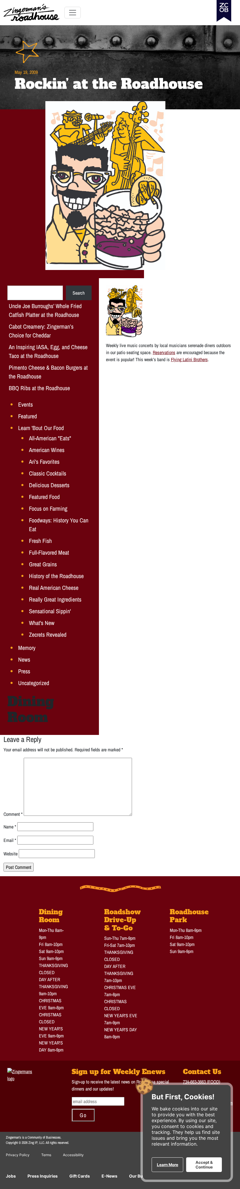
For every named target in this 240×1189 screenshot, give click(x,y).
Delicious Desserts (49, 485)
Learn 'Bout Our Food (41, 428)
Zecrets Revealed (47, 634)
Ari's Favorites (44, 462)
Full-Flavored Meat (49, 552)
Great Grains (43, 564)
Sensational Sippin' (50, 611)
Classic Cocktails (47, 473)
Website (11, 853)
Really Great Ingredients (55, 599)
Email (10, 840)
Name (10, 826)
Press (24, 671)
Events (25, 404)
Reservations (164, 352)
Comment (13, 814)
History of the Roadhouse (56, 576)
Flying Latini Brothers (189, 359)
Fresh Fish (40, 541)
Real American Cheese (53, 588)
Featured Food (44, 497)
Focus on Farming (48, 508)
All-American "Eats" (50, 438)
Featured (27, 416)
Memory (26, 648)
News (24, 659)
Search (79, 293)
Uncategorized (33, 683)
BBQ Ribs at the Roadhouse (39, 388)
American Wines (46, 450)
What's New (41, 623)
